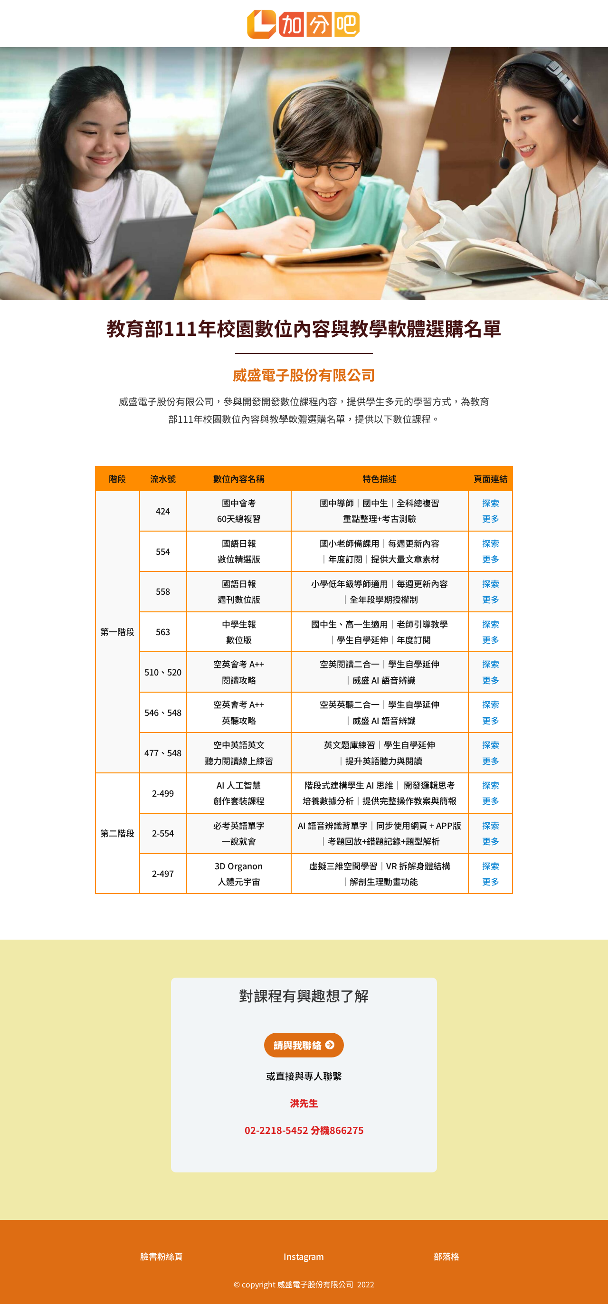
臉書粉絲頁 (161, 1256)
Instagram (304, 1256)
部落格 (446, 1256)
